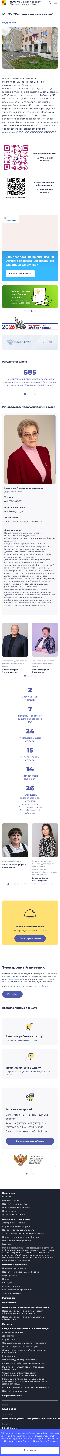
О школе (6, 1196)
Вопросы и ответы (12, 1395)
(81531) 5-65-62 (9, 1409)
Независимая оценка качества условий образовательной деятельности (22, 1312)
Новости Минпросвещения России (20, 1237)
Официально (9, 1303)
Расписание (8, 1298)
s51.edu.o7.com (40, 986)
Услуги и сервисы (11, 1293)
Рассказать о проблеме (30, 1141)
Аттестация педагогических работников (23, 1233)
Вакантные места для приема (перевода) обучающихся (23, 1368)
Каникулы (7, 1282)
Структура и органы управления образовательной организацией (19, 1374)
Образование (9, 1339)
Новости (6, 1279)
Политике (52, 1441)
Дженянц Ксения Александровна (40, 879)
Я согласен (30, 1450)
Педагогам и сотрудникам (16, 1219)
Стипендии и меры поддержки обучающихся (25, 1387)
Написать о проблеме (20, 273)
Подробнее (9, 22)
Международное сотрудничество (19, 1359)
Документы (8, 1336)
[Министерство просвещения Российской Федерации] (29, 1160)
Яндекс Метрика (50, 1433)
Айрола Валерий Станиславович (10, 670)
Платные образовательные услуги (20, 1346)
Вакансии (7, 1244)
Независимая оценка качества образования (25, 1307)
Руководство (8, 1356)
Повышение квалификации (16, 1240)
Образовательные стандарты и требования (24, 1343)
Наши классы (9, 1211)
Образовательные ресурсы (16, 1226)
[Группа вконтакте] (16, 157)
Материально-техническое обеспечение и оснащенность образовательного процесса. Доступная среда (24, 1381)
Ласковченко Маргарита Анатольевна (14, 865)
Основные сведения (12, 1332)
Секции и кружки (11, 1286)
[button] (50, 2)
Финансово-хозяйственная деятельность (23, 1363)
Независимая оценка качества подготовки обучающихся (24, 1318)
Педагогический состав (14, 1204)
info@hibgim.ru (38, 1131)
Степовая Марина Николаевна (40, 670)
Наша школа (8, 1193)
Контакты (7, 1324)
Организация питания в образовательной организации (24, 1351)
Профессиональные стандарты (18, 1230)
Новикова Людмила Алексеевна (24, 488)
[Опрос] (16, 187)
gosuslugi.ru (15, 979)
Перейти (12, 994)
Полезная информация (14, 1268)
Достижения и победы (14, 1214)
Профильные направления (16, 1207)
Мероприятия (9, 1275)
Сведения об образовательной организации (25, 1329)
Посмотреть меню (30, 938)
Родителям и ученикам (14, 1265)
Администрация (10, 1200)
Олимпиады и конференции (17, 1289)
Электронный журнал (13, 1222)
